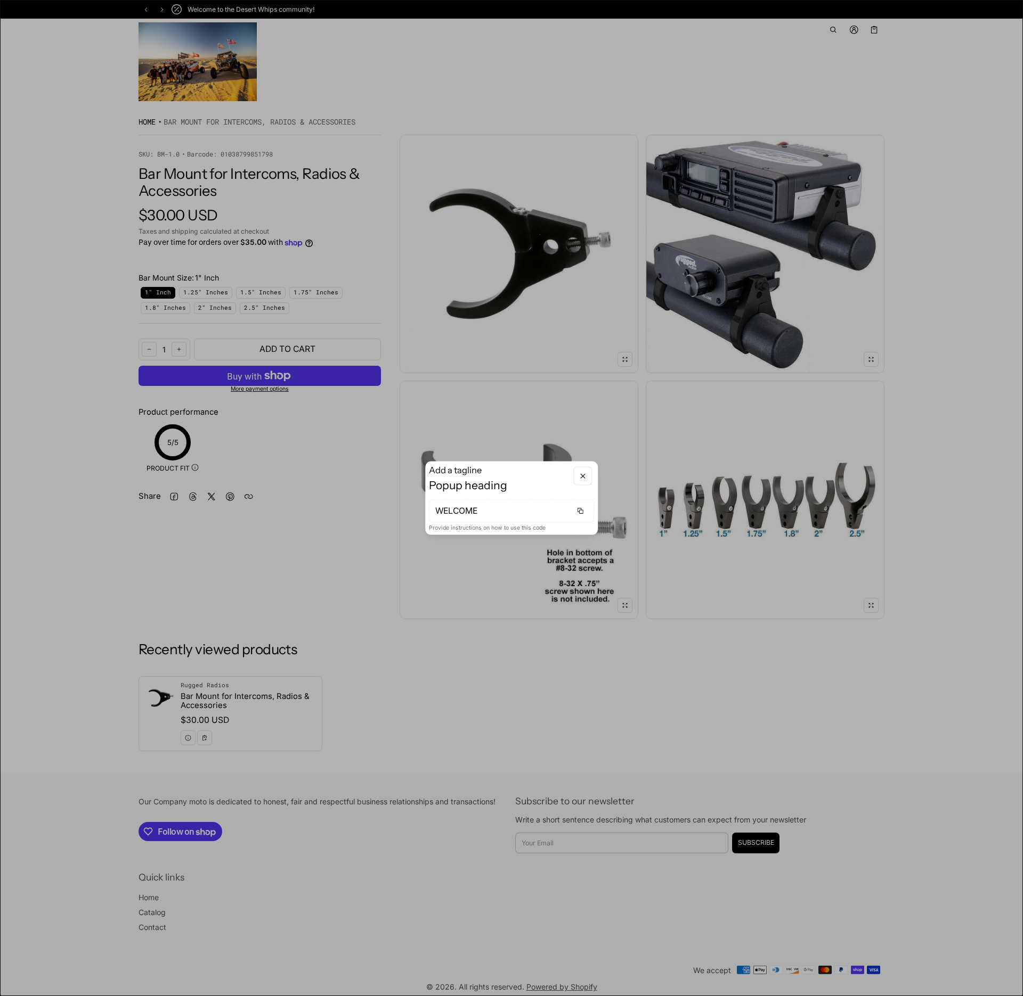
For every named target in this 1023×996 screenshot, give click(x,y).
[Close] (582, 476)
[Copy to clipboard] (580, 510)
